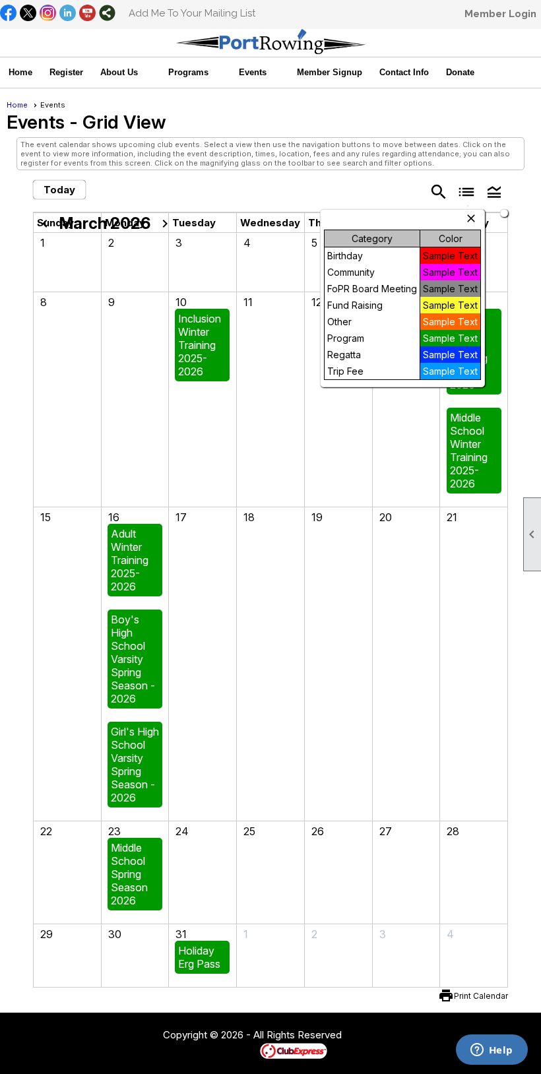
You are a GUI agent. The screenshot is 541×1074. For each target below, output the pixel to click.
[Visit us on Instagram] (48, 14)
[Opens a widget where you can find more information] (491, 1050)
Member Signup (329, 72)
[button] (126, 72)
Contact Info (404, 72)
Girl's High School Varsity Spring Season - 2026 (135, 764)
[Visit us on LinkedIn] (67, 14)
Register (66, 72)
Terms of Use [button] (382, 1035)
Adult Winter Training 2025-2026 (129, 560)
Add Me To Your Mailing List (192, 13)
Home (20, 72)
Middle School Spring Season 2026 (129, 874)
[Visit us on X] (28, 14)
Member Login (500, 14)
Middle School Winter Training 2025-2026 (469, 450)
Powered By (237, 1050)
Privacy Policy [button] (447, 1035)
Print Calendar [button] (481, 996)
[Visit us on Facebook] (8, 14)
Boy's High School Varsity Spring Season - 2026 (133, 659)
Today (59, 189)
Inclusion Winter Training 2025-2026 (199, 345)
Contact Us (126, 1035)
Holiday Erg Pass (199, 957)
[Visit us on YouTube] (87, 14)
